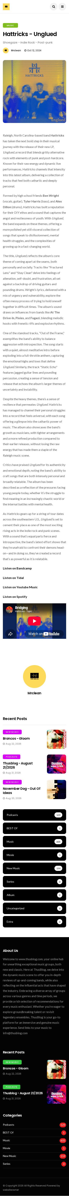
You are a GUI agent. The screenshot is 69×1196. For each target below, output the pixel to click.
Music (10, 25)
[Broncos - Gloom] (56, 739)
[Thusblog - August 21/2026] (56, 764)
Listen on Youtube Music (20, 587)
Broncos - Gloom (16, 738)
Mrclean (16, 50)
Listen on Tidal (13, 578)
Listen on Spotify (15, 596)
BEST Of (8, 1132)
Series (6, 1163)
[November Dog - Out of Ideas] (56, 789)
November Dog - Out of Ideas (21, 790)
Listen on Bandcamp (17, 568)
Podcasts (11, 756)
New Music (12, 732)
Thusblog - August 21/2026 (18, 765)
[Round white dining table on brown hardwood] (56, 1069)
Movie (6, 1148)
